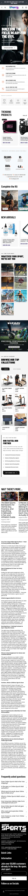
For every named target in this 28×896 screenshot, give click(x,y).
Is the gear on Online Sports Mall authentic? (12, 787)
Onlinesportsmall (11, 890)
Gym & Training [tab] (16, 369)
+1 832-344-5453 (11, 848)
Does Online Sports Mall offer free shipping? (12, 782)
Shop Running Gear (10, 472)
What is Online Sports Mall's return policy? (13, 797)
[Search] (5, 7)
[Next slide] (26, 2)
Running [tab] (5, 369)
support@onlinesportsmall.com (13, 847)
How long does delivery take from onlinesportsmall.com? (13, 802)
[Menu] (2, 7)
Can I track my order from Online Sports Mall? (12, 817)
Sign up (14, 878)
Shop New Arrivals (8, 46)
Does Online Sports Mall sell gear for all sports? (12, 807)
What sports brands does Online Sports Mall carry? (12, 792)
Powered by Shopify (20, 890)
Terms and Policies (14, 894)
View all (25, 115)
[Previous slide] (1, 2)
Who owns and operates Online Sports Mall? (12, 812)
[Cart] (26, 7)
